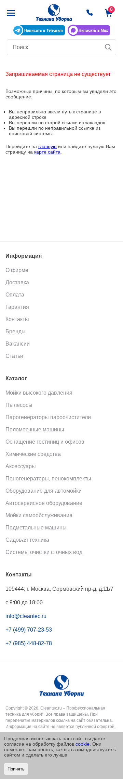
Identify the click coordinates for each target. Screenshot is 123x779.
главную (47, 146)
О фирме (16, 270)
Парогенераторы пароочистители (48, 417)
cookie (83, 744)
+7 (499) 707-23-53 (28, 630)
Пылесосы (18, 405)
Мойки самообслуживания (38, 515)
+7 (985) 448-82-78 (28, 643)
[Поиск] (108, 47)
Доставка (17, 282)
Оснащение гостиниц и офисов (44, 442)
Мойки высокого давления (38, 393)
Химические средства (33, 454)
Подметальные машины (36, 527)
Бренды (15, 331)
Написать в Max (93, 30)
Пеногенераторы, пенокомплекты (48, 478)
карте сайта (47, 152)
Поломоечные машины (34, 429)
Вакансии (17, 344)
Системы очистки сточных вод (43, 552)
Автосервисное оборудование (43, 503)
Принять (16, 769)
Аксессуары (20, 466)
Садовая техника (27, 540)
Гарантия (17, 307)
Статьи (14, 356)
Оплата (14, 295)
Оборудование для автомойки (43, 491)
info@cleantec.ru (25, 616)
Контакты (17, 319)
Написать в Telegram (43, 30)
